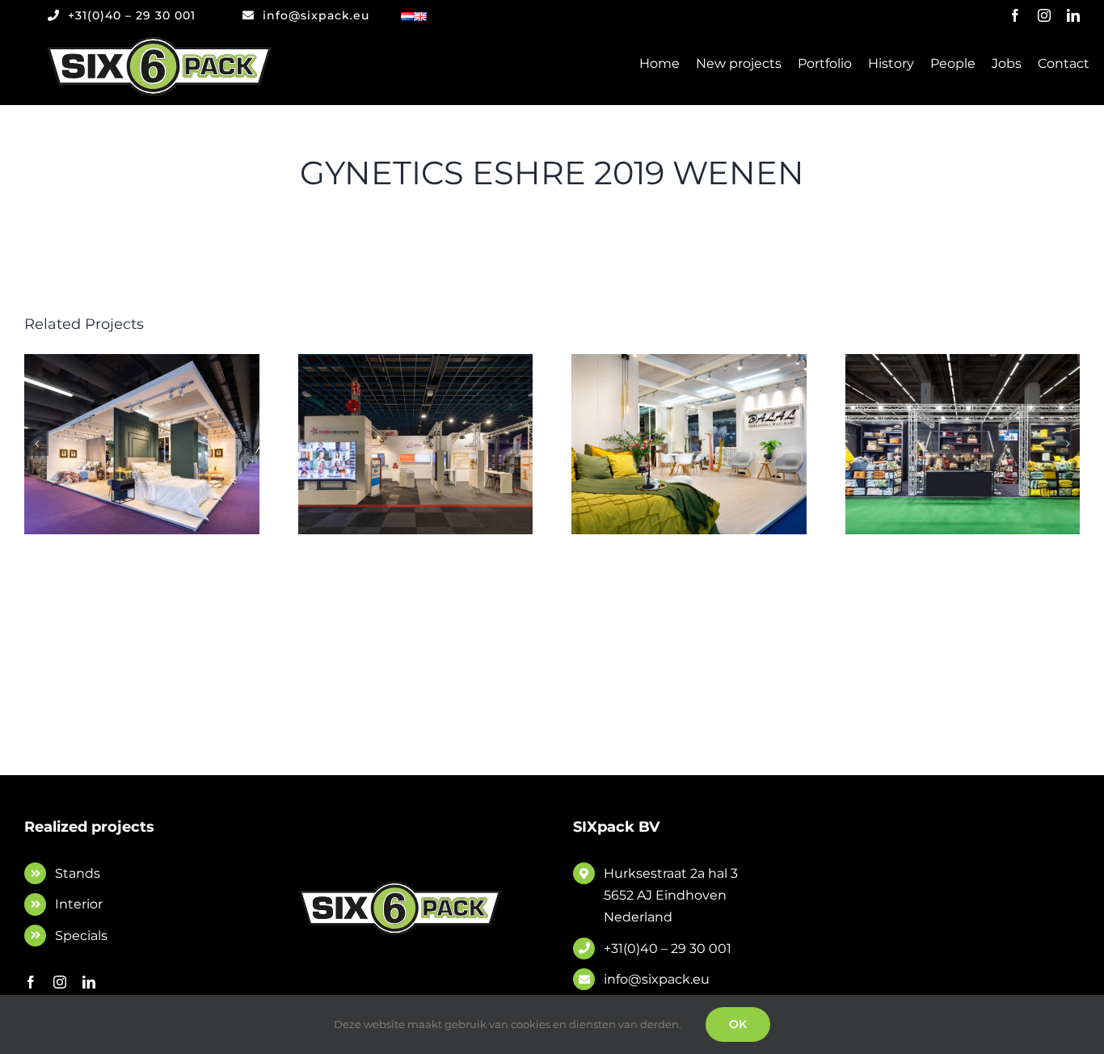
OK (738, 1024)
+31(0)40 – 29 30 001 (667, 948)
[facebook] (1015, 15)
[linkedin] (1073, 15)
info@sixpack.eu (657, 979)
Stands (77, 873)
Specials (81, 935)
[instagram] (1044, 15)
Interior (79, 904)
